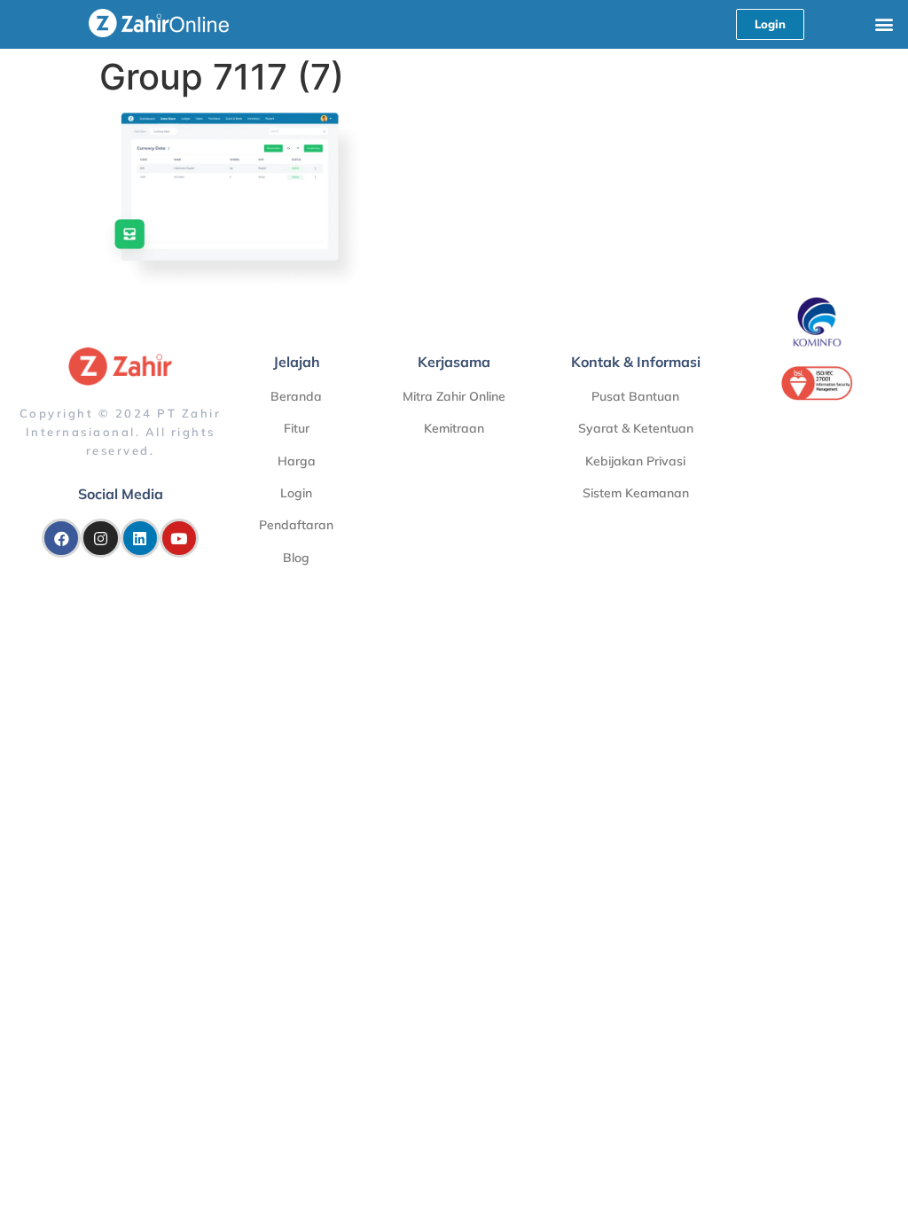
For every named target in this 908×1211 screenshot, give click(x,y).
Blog (296, 558)
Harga (297, 461)
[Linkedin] (140, 538)
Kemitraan (454, 428)
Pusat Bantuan (635, 396)
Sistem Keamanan (636, 493)
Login (296, 493)
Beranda (296, 396)
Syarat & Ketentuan (635, 428)
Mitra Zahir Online (454, 396)
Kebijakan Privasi (635, 461)
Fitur (296, 428)
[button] (884, 23)
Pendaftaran (296, 525)
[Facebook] (61, 538)
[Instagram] (100, 538)
